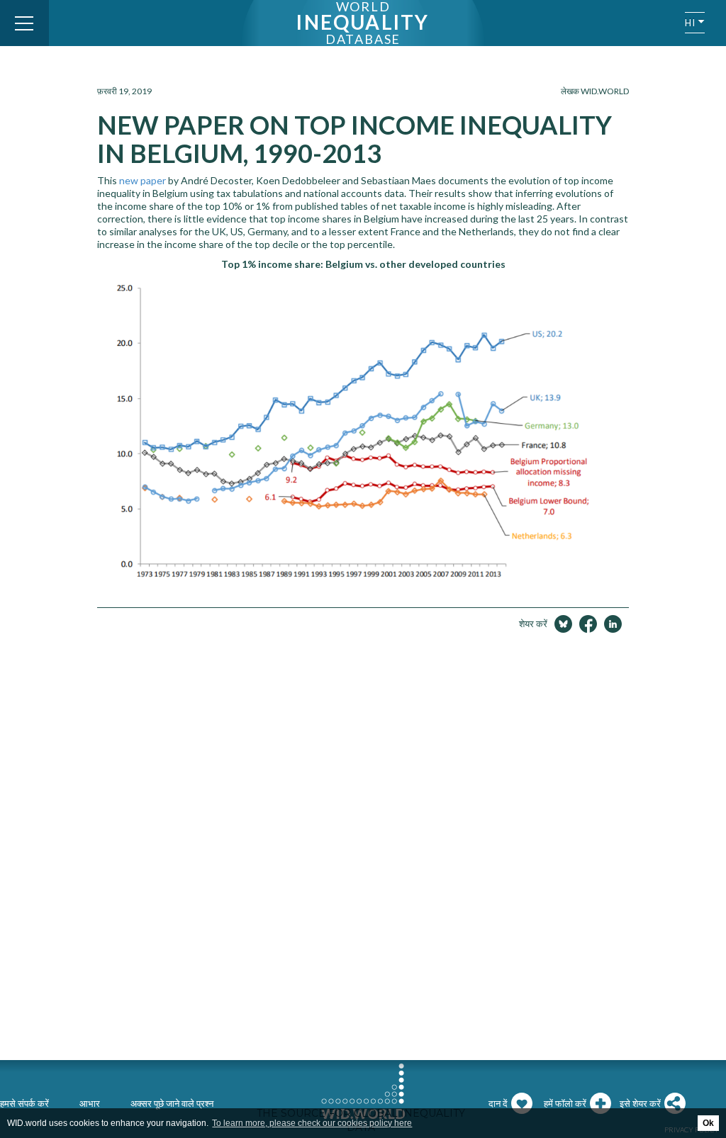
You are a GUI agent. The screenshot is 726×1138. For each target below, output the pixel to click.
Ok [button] (708, 1123)
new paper (142, 180)
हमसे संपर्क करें (24, 1103)
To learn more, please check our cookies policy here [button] (312, 1123)
